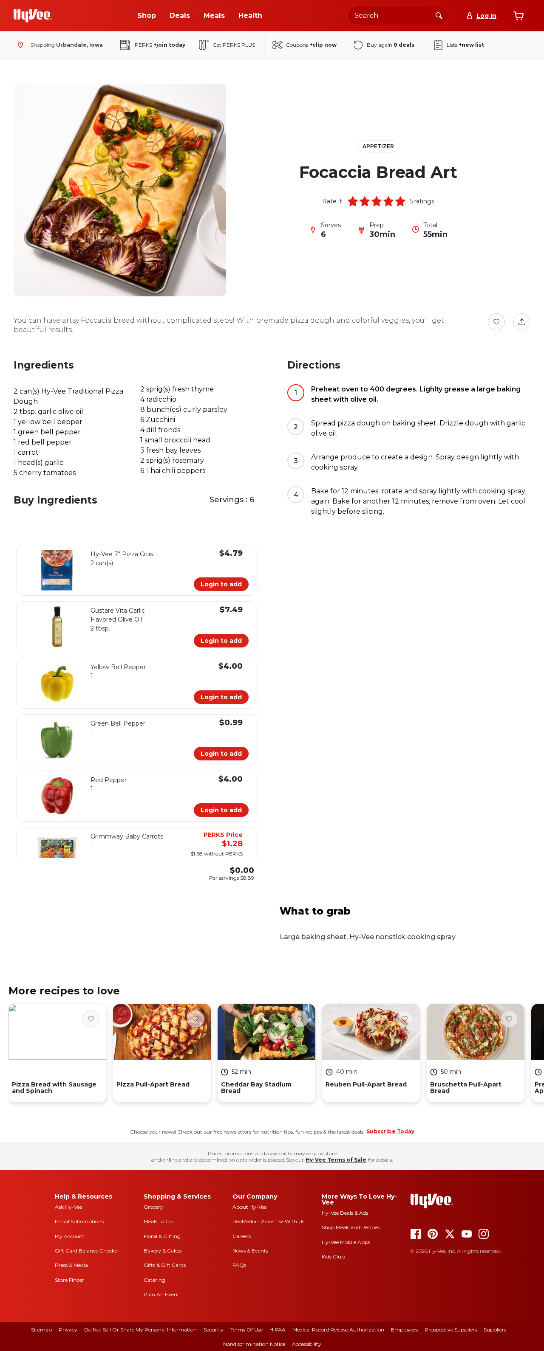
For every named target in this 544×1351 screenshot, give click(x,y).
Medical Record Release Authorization (338, 1329)
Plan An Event (161, 1294)
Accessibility (306, 1344)
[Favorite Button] (496, 321)
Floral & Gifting (162, 1236)
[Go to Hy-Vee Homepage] (33, 16)
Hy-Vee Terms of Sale (336, 1160)
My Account (70, 1236)
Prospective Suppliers (451, 1329)
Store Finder (69, 1280)
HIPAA (277, 1329)
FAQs (239, 1265)
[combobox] (398, 15)
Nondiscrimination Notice (254, 1344)
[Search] (439, 15)
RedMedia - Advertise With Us (268, 1221)
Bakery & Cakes (162, 1250)
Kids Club (333, 1256)
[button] (353, 201)
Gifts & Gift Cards (165, 1265)
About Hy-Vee (249, 1207)
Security (214, 1329)
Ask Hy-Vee (68, 1207)
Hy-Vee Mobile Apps (346, 1242)
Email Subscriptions (79, 1221)
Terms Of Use (246, 1329)
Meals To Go (158, 1221)
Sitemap (41, 1329)
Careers (241, 1236)
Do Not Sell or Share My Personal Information (140, 1329)
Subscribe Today (390, 1131)
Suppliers (495, 1329)
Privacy (68, 1329)
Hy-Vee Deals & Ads (345, 1213)
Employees (404, 1329)
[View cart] (518, 15)
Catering (154, 1280)
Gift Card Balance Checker (87, 1250)
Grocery (153, 1207)
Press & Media (71, 1265)
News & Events (250, 1250)
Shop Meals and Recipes (351, 1227)
